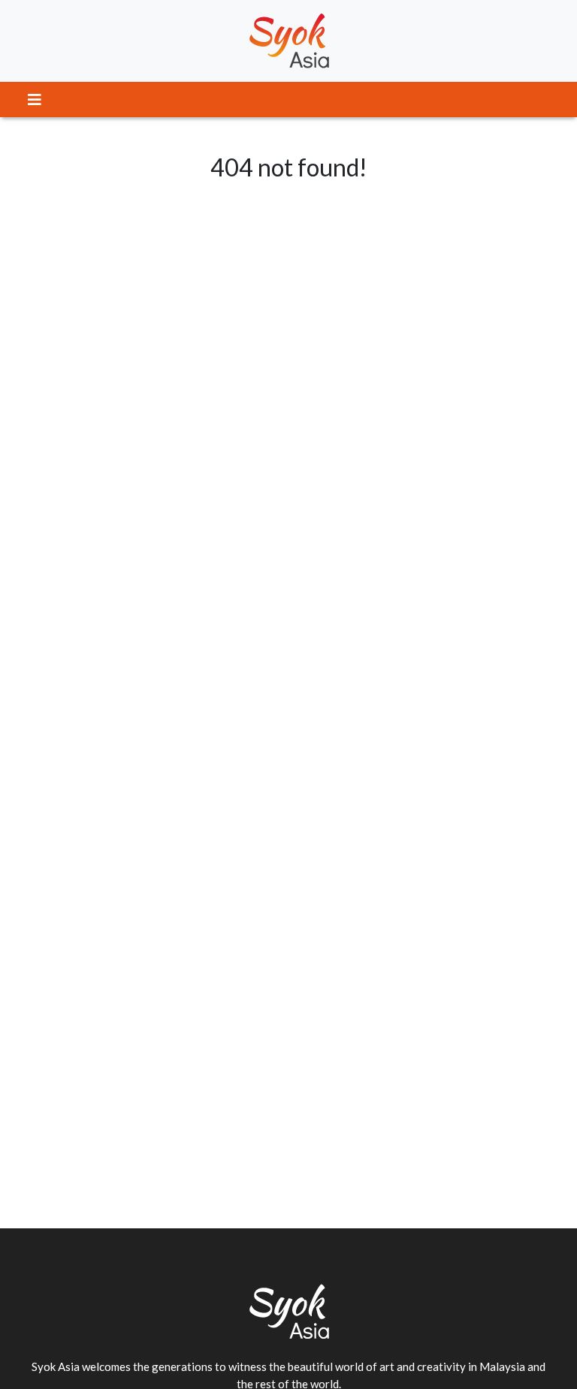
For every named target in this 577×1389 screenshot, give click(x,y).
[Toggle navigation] (34, 99)
